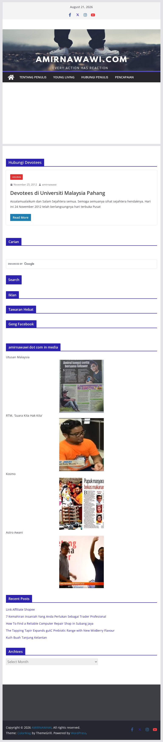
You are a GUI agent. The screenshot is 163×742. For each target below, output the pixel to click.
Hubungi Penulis (94, 77)
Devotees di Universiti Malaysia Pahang (57, 192)
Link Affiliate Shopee (20, 609)
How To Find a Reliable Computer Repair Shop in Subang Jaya (49, 623)
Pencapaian (124, 77)
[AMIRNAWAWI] (82, 32)
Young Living (63, 77)
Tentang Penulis (33, 77)
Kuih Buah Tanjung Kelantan (26, 637)
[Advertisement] (82, 114)
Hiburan (16, 177)
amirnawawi (49, 184)
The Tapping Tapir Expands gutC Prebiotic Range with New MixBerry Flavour (60, 630)
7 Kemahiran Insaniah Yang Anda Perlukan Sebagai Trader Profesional (56, 616)
